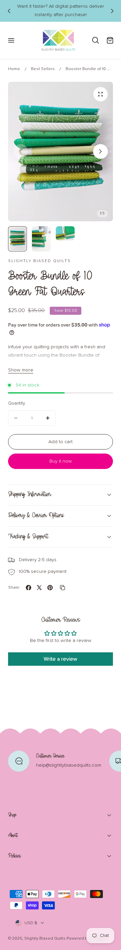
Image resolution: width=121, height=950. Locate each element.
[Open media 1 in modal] (100, 94)
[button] (11, 40)
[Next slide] (100, 151)
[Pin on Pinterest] (50, 587)
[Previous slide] (8, 10)
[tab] (17, 238)
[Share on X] (39, 587)
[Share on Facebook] (28, 587)
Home (14, 69)
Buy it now (60, 461)
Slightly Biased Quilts (45, 938)
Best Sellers (43, 69)
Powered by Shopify (86, 938)
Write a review (60, 659)
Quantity (16, 403)
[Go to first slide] (112, 10)
